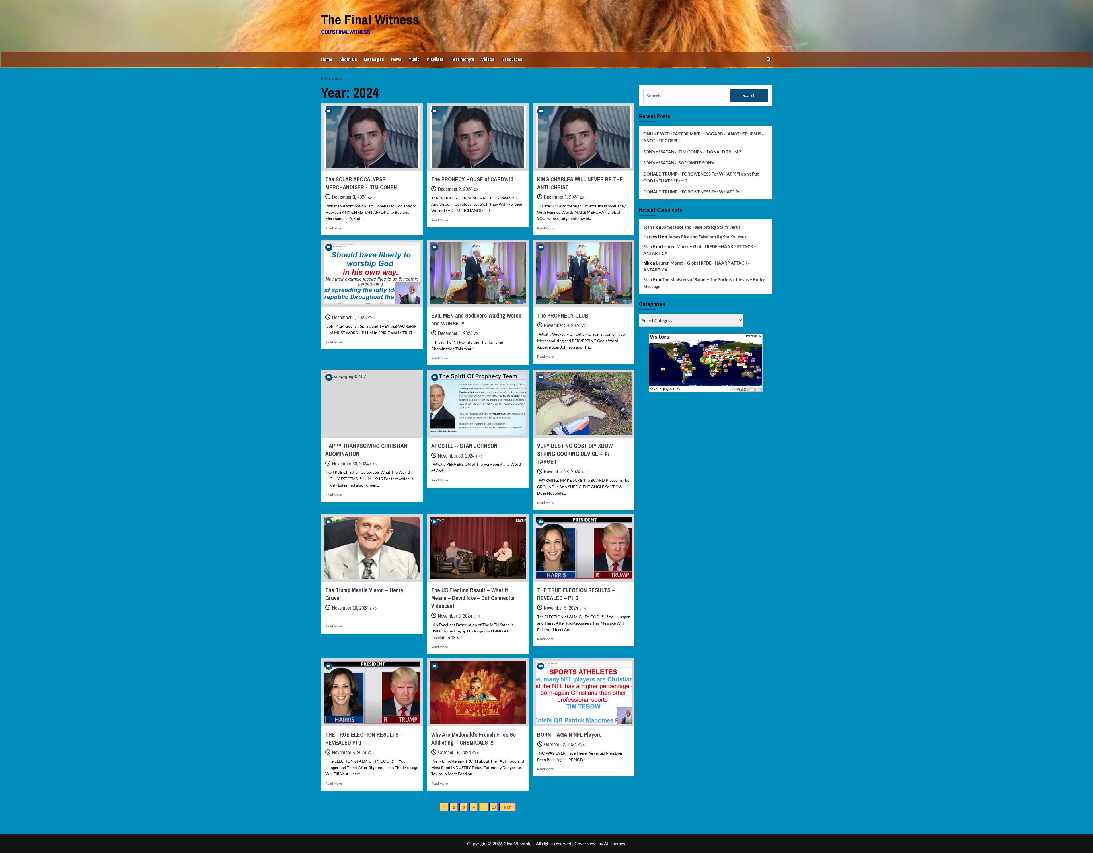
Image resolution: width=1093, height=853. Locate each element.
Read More (333, 228)
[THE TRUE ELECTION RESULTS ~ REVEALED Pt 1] (372, 692)
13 (493, 807)
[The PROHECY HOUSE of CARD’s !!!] (478, 137)
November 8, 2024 (455, 615)
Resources (512, 59)
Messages (374, 59)
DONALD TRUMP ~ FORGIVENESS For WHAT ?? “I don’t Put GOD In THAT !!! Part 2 (701, 177)
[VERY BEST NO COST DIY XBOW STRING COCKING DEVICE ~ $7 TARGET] (583, 403)
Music (414, 59)
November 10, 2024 (350, 607)
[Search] (768, 59)
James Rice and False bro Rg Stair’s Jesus (701, 227)
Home (326, 59)
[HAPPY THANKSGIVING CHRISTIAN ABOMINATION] (372, 403)
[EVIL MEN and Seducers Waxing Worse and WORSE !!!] (478, 273)
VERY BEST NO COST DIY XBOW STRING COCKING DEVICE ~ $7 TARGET (575, 453)
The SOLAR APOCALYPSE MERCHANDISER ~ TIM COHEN (361, 183)
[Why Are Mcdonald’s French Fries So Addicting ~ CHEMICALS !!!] (478, 692)
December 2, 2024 (455, 189)
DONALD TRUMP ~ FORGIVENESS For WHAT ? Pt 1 (693, 191)
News (396, 59)
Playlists (435, 59)
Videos (487, 59)
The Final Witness (370, 19)
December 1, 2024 (561, 197)
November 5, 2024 (561, 607)
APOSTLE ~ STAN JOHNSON (464, 446)
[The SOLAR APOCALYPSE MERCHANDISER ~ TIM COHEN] (372, 137)
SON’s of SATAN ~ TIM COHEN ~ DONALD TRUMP (692, 151)
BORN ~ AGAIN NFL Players (569, 734)
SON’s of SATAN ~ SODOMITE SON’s (678, 162)
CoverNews (585, 843)
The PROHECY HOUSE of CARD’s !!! (472, 179)
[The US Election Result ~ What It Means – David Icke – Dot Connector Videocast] (478, 548)
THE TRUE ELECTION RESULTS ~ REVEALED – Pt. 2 (576, 594)
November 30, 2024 (562, 325)
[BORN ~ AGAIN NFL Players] (583, 692)
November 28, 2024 (562, 471)
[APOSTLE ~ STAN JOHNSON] (478, 403)
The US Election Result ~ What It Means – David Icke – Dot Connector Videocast (473, 598)
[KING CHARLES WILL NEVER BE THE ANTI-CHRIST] (583, 137)
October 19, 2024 (454, 752)
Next (507, 807)
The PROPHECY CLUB (562, 315)
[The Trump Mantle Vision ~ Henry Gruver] (372, 548)
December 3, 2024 (349, 197)
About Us (348, 59)
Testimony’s (462, 59)
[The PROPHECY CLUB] (583, 273)
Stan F (649, 227)
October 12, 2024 (560, 744)
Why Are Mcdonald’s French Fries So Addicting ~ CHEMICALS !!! (473, 738)
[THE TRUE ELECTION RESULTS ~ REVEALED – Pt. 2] (583, 548)
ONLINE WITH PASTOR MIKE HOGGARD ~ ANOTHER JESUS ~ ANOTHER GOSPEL (704, 137)
